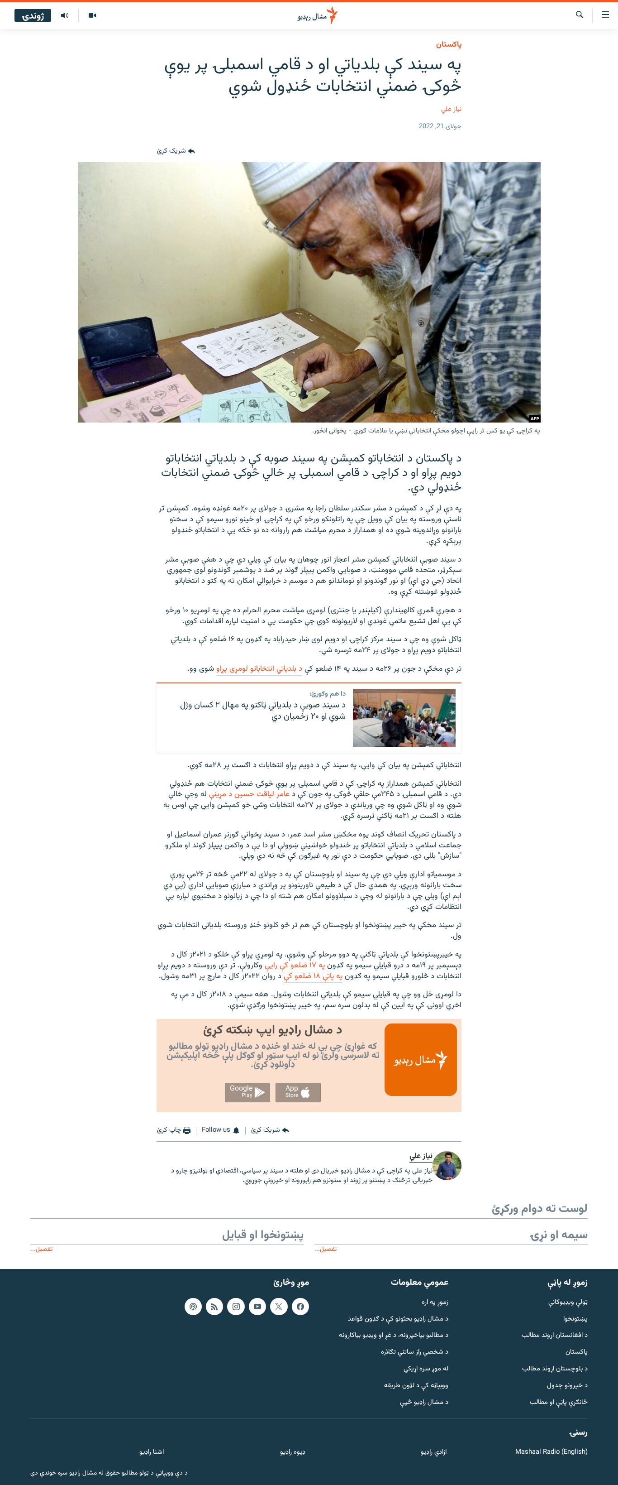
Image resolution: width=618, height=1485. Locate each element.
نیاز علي (451, 109)
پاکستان (448, 45)
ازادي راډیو (434, 1452)
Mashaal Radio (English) (551, 1452)
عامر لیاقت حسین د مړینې (249, 794)
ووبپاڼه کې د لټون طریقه (416, 1385)
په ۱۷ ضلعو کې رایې (295, 965)
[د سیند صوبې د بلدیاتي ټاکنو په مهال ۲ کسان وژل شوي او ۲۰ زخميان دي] (404, 718)
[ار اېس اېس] (214, 1306)
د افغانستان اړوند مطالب (555, 1336)
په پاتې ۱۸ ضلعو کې (313, 976)
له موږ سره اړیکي (426, 1369)
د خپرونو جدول (567, 1385)
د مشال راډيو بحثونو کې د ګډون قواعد (398, 1319)
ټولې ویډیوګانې (568, 1302)
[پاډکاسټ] (193, 1306)
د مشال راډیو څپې (424, 1402)
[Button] (176, 151)
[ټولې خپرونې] (64, 16)
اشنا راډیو (151, 1452)
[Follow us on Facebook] (300, 1306)
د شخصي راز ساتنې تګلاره (414, 1352)
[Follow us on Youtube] (257, 1306)
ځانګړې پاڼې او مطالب (559, 1402)
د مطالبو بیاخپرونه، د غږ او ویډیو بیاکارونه (393, 1336)
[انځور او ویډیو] (92, 16)
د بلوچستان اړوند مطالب (555, 1369)
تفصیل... (325, 1249)
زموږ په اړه (435, 1302)
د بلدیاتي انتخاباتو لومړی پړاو (259, 669)
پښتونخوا (575, 1319)
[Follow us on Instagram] (235, 1306)
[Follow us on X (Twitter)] (278, 1306)
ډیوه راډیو (292, 1452)
